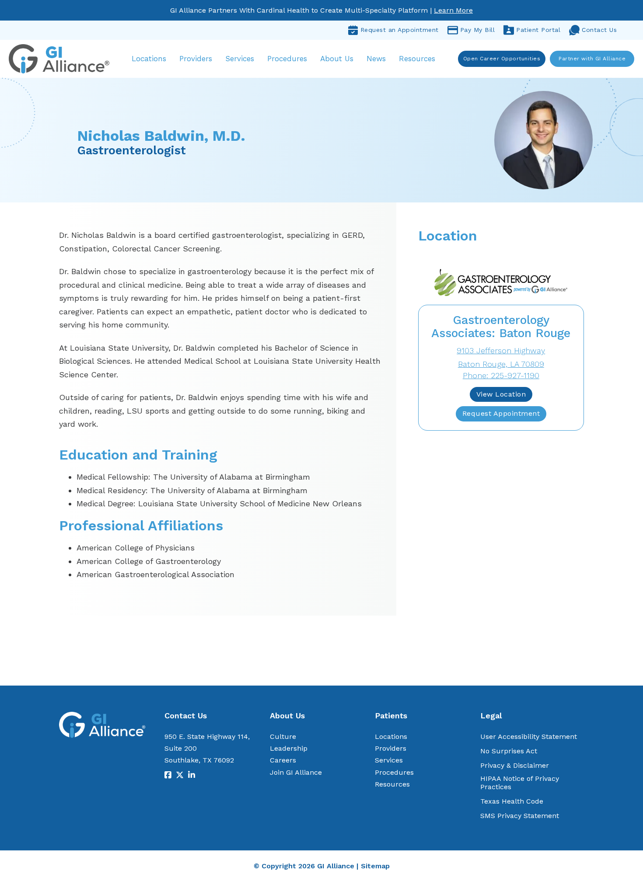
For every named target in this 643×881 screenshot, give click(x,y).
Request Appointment (501, 413)
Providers (195, 58)
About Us (336, 58)
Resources (417, 58)
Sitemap (375, 866)
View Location (501, 394)
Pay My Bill (477, 29)
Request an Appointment (399, 29)
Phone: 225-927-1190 (501, 375)
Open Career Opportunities (502, 59)
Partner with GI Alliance (592, 59)
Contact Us (599, 29)
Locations (149, 58)
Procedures (287, 58)
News (376, 58)
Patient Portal (538, 29)
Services (239, 58)
